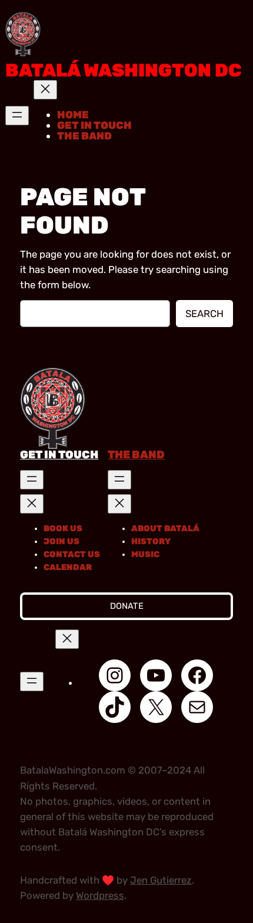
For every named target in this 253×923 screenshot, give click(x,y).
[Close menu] (45, 89)
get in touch (59, 454)
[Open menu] (17, 115)
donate (127, 606)
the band (136, 454)
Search (204, 313)
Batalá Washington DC (123, 70)
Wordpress (100, 895)
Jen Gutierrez (161, 880)
